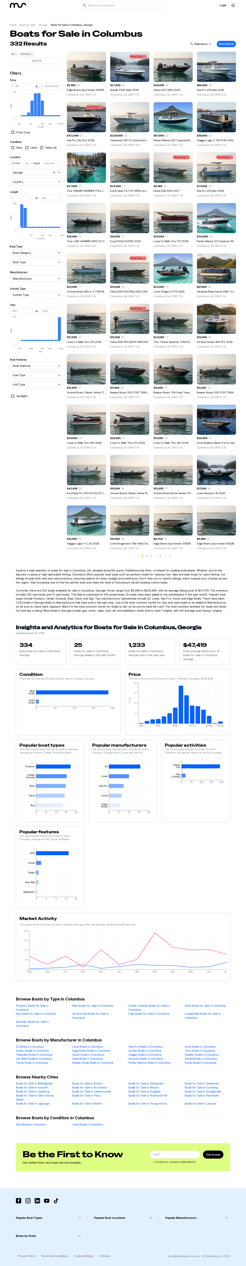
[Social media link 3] (37, 1200)
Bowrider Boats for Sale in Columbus (32, 1023)
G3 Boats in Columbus (30, 1046)
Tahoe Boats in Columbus (32, 1062)
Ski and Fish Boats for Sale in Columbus (90, 1015)
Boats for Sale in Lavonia (200, 1103)
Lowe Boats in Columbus (87, 1046)
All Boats (104, 1256)
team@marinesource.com (184, 1256)
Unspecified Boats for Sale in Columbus (203, 1015)
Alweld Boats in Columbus (201, 1058)
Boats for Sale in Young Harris (147, 1103)
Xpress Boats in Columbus (144, 1050)
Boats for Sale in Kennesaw (202, 1095)
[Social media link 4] (46, 1200)
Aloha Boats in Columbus (200, 1062)
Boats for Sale (27, 24)
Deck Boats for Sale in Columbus (205, 1005)
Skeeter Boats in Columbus (202, 1054)
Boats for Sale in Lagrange (32, 1103)
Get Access (213, 1154)
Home (13, 24)
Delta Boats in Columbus (87, 1058)
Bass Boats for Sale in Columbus (92, 1005)
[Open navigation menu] (233, 5)
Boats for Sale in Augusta (144, 1091)
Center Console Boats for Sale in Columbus (148, 1007)
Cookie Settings (83, 1256)
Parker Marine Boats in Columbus (149, 1062)
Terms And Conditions (54, 1256)
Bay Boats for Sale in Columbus (36, 1013)
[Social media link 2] (28, 1200)
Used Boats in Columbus (87, 1124)
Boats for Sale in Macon (143, 1087)
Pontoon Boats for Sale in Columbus (32, 1007)
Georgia (43, 24)
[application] (68, 699)
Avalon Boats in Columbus (32, 1050)
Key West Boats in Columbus (34, 1058)
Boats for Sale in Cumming (201, 1087)
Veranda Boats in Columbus (145, 1058)
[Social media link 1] (18, 1200)
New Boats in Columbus (31, 1124)
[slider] (19, 116)
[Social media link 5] (56, 1200)
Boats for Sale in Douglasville (203, 1091)
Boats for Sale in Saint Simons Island (35, 1097)
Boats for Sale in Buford (87, 1083)
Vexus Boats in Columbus (88, 1054)
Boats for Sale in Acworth (32, 1087)
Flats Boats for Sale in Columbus (148, 1013)
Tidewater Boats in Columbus (34, 1054)
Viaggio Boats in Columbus (144, 1054)
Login (223, 5)
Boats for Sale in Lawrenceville (91, 1091)
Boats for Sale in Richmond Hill (147, 1095)
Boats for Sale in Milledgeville (34, 1083)
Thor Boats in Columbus (200, 1050)
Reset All (37, 60)
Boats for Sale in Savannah (202, 1083)
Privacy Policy (26, 1256)
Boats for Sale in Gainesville (145, 1083)
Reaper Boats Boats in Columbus (92, 1062)
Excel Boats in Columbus (200, 1046)
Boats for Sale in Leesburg (32, 1091)
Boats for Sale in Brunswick (89, 1087)
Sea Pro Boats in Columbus (145, 1046)
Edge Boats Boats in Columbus (91, 1050)
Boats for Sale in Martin (87, 1103)
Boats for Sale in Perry (86, 1095)
